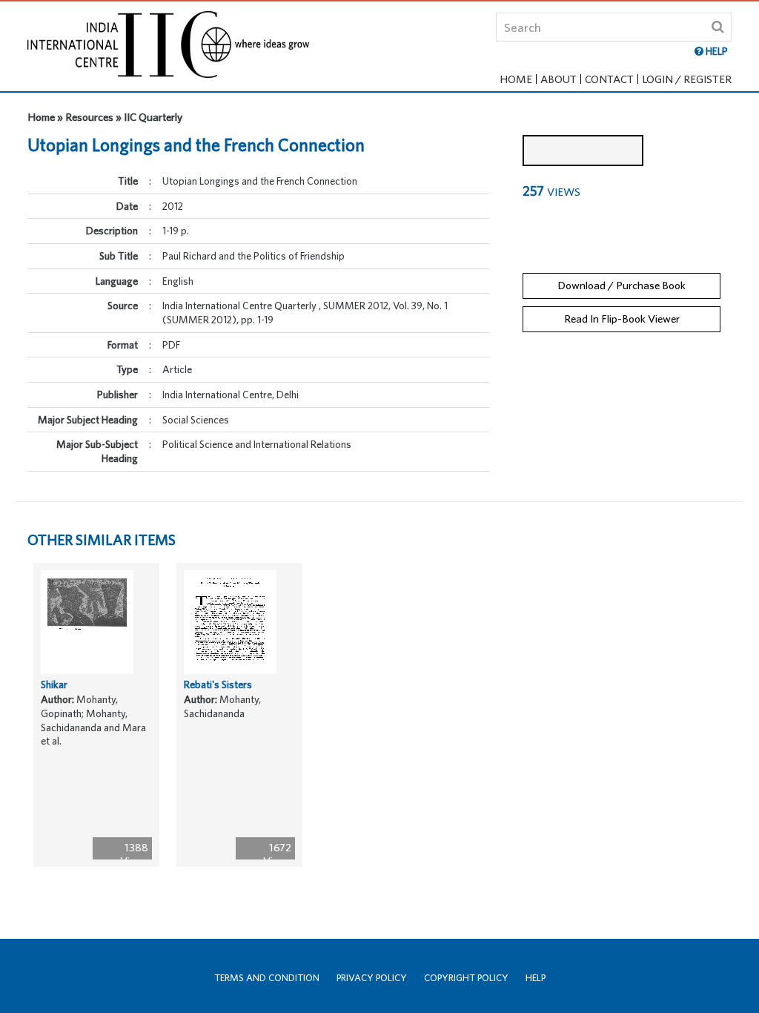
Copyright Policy (466, 977)
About (558, 79)
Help (536, 977)
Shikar (54, 684)
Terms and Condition (266, 977)
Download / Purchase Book (621, 285)
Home (516, 79)
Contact (609, 79)
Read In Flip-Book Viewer (622, 318)
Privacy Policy (372, 977)
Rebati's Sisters (218, 684)
